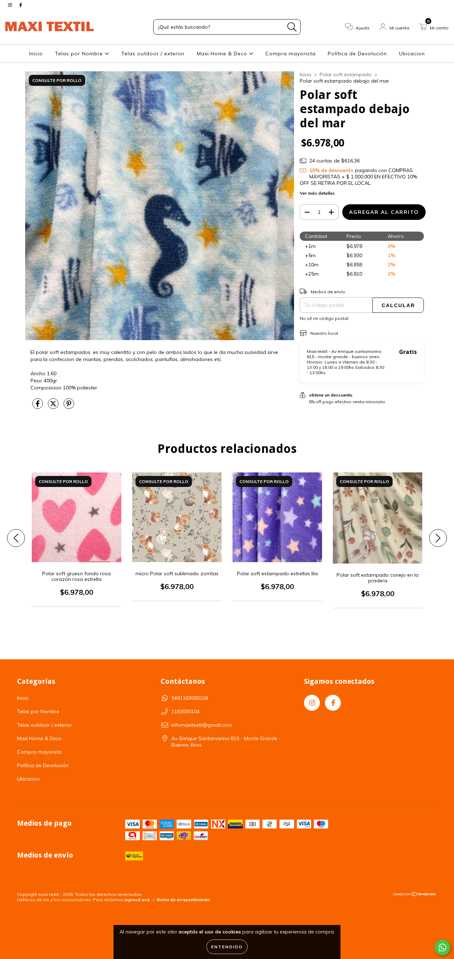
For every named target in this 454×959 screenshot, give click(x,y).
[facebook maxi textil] (20, 5)
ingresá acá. (137, 899)
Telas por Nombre (80, 53)
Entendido (227, 946)
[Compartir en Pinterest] (68, 406)
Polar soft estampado (346, 74)
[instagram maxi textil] (10, 5)
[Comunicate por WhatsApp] (442, 947)
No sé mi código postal (324, 318)
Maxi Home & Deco (223, 53)
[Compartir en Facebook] (38, 406)
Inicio (36, 53)
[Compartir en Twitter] (54, 406)
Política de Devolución (357, 53)
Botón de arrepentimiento (183, 899)
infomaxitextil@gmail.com (201, 725)
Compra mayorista (290, 53)
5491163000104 (189, 698)
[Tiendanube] (415, 895)
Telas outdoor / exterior (153, 53)
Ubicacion (412, 53)
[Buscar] (292, 27)
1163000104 (185, 711)
